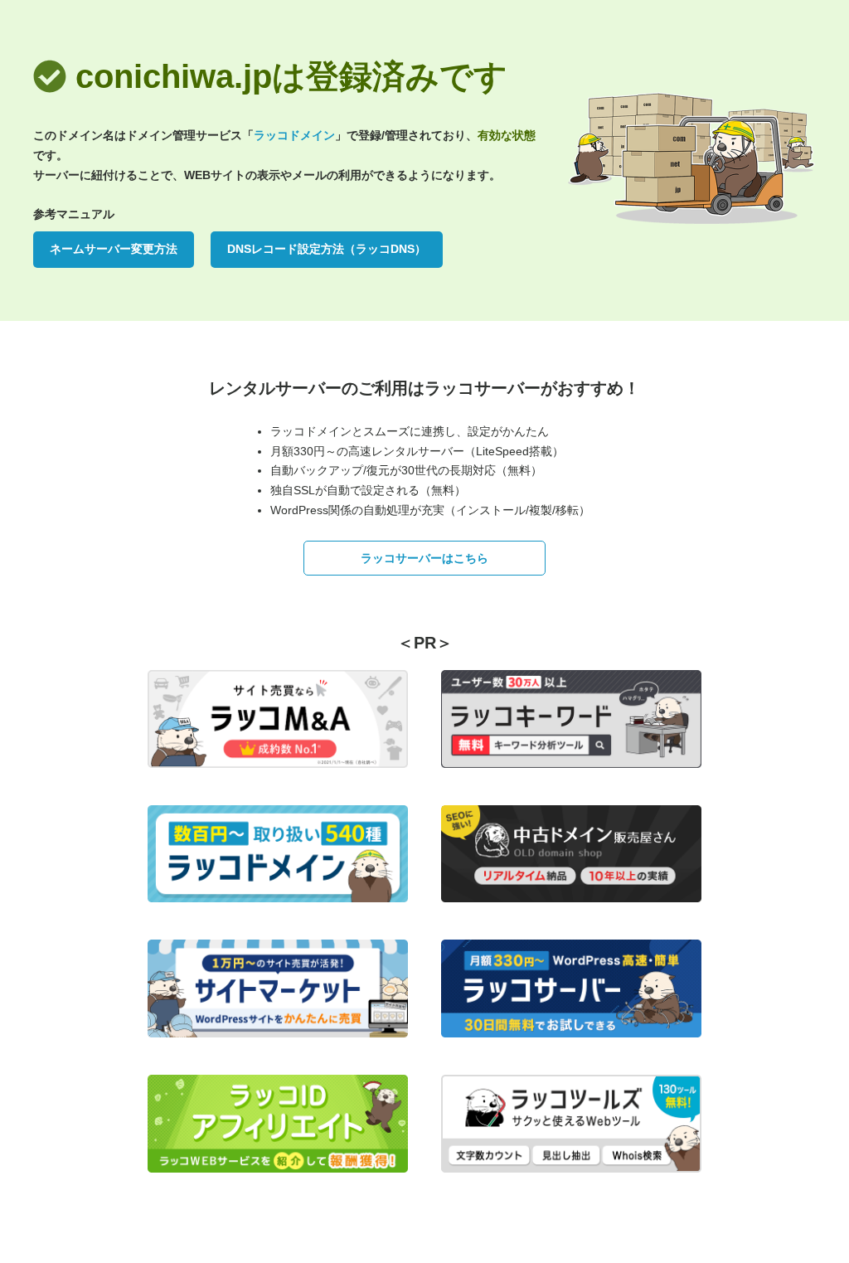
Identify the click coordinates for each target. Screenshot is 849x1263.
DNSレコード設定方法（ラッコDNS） (326, 248)
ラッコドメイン (294, 135)
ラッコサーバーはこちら (424, 558)
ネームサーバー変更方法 (113, 248)
